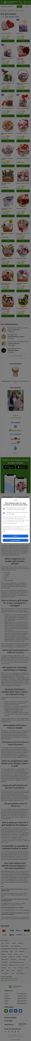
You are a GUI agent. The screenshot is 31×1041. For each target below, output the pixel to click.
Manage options (15, 540)
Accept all (15, 536)
